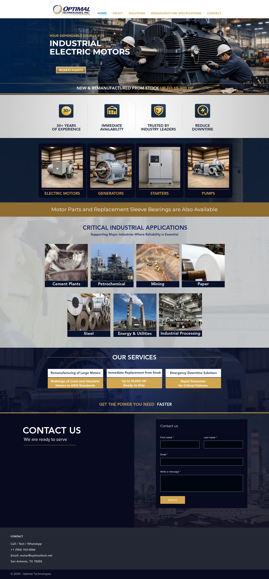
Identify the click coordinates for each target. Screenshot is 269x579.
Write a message (170, 471)
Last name (210, 437)
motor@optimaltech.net (36, 555)
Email (164, 454)
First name (167, 437)
